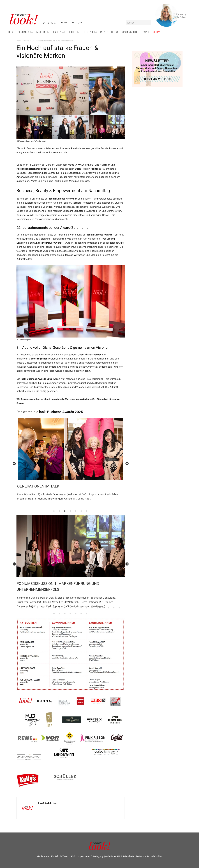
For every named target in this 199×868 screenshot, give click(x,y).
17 (108, 607)
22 (64, 613)
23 (70, 613)
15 (97, 607)
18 (113, 607)
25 (81, 613)
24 (75, 613)
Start (18, 40)
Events (26, 40)
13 (86, 607)
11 (75, 607)
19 (119, 607)
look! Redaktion (47, 803)
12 (81, 607)
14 (92, 607)
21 (59, 613)
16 (102, 607)
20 (54, 613)
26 (86, 613)
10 (70, 607)
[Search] (149, 22)
